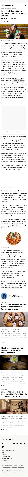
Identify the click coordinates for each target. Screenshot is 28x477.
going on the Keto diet (18, 80)
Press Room (5, 469)
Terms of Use (14, 467)
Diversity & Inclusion (6, 467)
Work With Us (20, 465)
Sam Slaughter (5, 18)
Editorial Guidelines (6, 456)
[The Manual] (7, 5)
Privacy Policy (21, 467)
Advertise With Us (5, 460)
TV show (19, 60)
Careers (15, 465)
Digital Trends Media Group (7, 465)
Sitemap (10, 469)
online (18, 281)
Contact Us (4, 454)
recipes (19, 145)
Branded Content (5, 462)
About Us (4, 452)
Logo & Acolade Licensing (7, 458)
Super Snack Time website (14, 287)
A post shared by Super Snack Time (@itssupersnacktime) (14, 131)
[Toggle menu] (25, 5)
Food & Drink (4, 302)
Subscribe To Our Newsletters (8, 450)
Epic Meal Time (18, 50)
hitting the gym (17, 78)
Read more (4, 342)
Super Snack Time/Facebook (7, 40)
